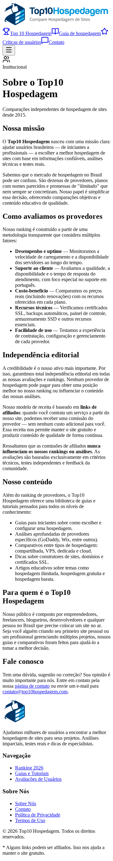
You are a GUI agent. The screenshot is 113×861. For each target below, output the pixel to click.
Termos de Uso (30, 820)
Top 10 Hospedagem (30, 33)
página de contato (32, 686)
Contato (56, 42)
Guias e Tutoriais (32, 773)
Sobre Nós (25, 803)
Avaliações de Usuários (38, 779)
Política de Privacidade (37, 814)
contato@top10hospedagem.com (35, 691)
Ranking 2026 (29, 767)
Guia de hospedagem (80, 33)
